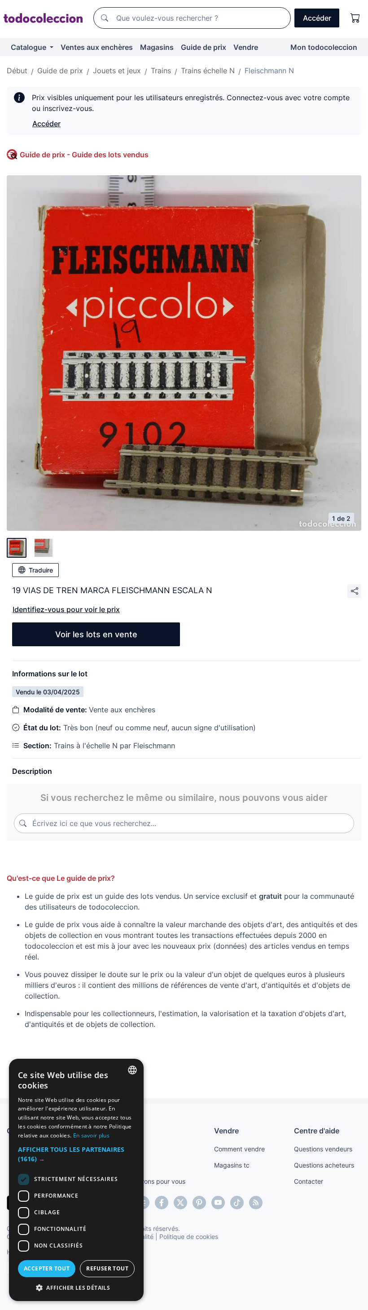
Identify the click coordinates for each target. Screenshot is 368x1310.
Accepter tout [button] (47, 1268)
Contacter (308, 1181)
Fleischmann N (269, 70)
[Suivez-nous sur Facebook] (161, 1202)
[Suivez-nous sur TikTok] (237, 1202)
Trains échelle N (208, 70)
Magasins (157, 47)
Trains (161, 70)
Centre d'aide (316, 1130)
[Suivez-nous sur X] (180, 1202)
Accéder (46, 123)
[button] (76, 1154)
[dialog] (76, 1180)
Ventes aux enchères (97, 47)
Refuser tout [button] (107, 1268)
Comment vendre (239, 1149)
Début (17, 70)
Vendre (245, 47)
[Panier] (355, 18)
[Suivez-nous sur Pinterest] (199, 1202)
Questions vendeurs (323, 1149)
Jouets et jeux (117, 70)
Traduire (41, 570)
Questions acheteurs (324, 1165)
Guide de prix (203, 47)
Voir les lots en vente (96, 634)
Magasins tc (232, 1165)
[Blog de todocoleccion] (256, 1202)
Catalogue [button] (29, 47)
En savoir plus (91, 1135)
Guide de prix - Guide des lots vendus (84, 154)
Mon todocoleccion (323, 47)
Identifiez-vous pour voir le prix (66, 609)
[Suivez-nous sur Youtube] (218, 1202)
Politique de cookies (188, 1236)
